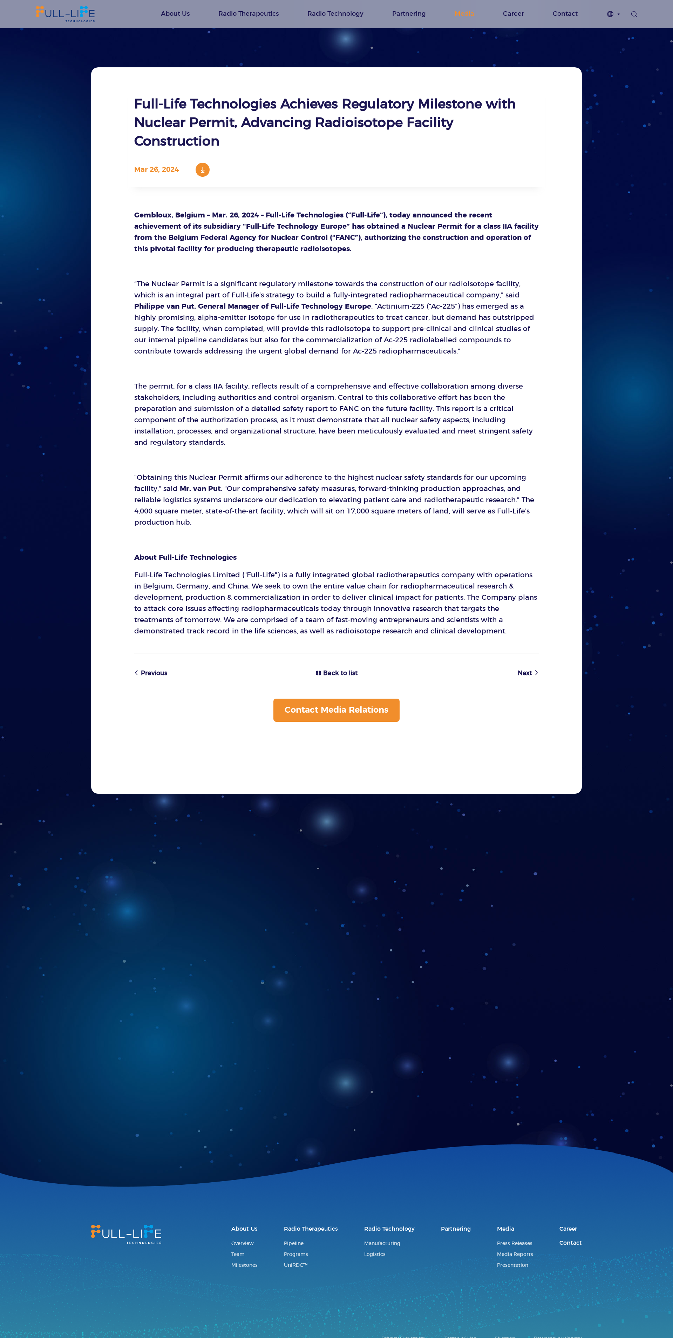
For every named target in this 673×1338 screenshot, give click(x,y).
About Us (175, 14)
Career (513, 14)
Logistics (375, 1254)
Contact (565, 14)
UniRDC (295, 1265)
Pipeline (294, 1243)
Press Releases (514, 1243)
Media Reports (515, 1254)
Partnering (409, 14)
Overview (242, 1243)
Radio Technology (335, 14)
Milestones (244, 1265)
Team (238, 1254)
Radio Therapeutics (248, 14)
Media (464, 14)
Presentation (512, 1265)
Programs (296, 1254)
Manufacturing (382, 1243)
